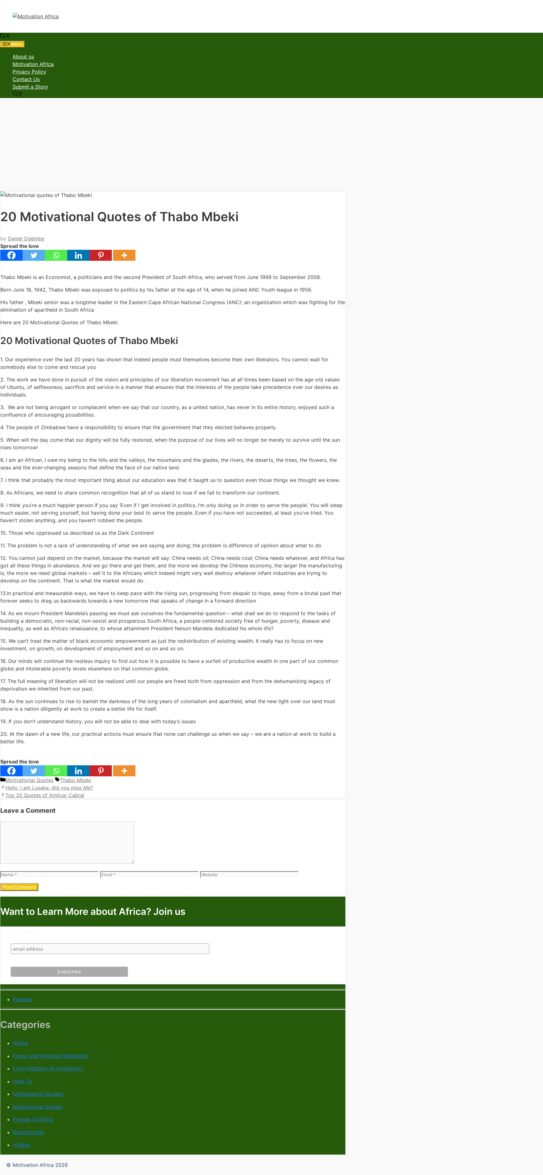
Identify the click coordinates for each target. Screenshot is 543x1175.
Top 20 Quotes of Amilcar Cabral (44, 795)
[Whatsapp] (56, 255)
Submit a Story (30, 87)
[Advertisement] (271, 147)
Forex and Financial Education (51, 1056)
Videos (21, 1145)
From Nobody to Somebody (48, 1068)
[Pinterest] (101, 255)
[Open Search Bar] (5, 36)
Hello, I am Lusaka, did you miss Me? (49, 787)
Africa (20, 1043)
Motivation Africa (33, 64)
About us (23, 56)
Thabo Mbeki (75, 780)
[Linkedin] (78, 255)
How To (22, 1081)
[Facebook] (11, 255)
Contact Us (26, 79)
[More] (124, 255)
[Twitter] (34, 255)
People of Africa (33, 1119)
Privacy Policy (29, 71)
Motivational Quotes (29, 780)
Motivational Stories (38, 1107)
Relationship (28, 1132)
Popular (22, 999)
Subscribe (23, 932)
